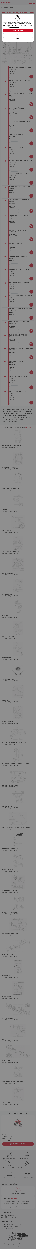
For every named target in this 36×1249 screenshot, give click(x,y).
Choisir (18, 34)
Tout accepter (18, 30)
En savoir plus (14, 27)
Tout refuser (18, 38)
